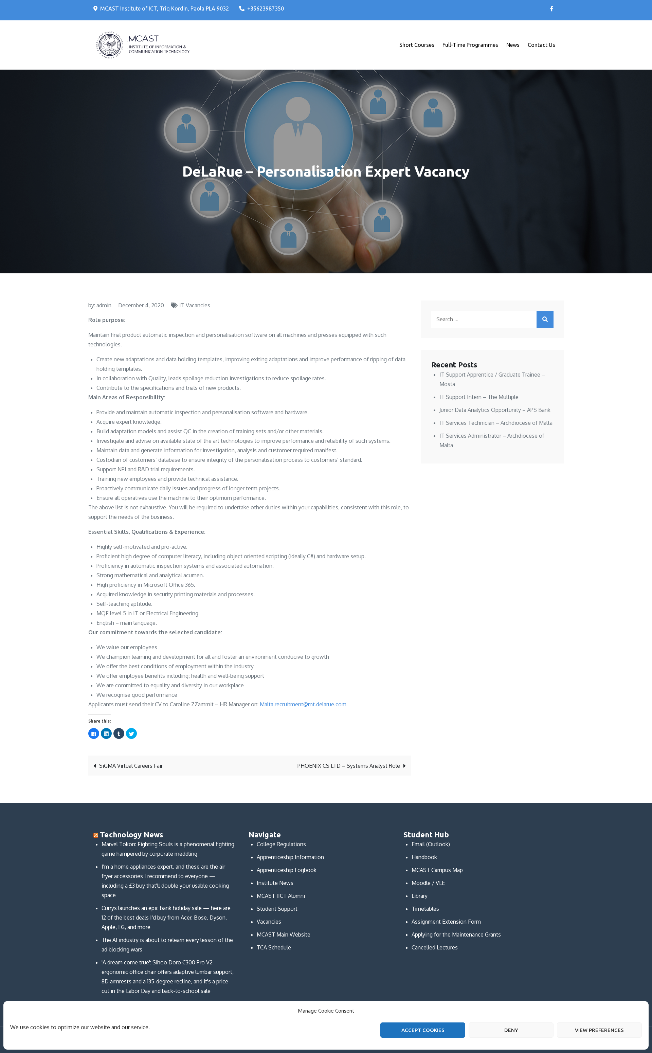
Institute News (275, 882)
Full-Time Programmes (470, 45)
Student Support (277, 908)
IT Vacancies (194, 305)
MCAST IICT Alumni (281, 895)
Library (420, 895)
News (513, 45)
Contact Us (541, 45)
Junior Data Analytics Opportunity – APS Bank (494, 409)
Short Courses (416, 45)
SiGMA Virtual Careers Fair (131, 765)
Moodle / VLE (428, 882)
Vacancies (269, 921)
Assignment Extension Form (446, 921)
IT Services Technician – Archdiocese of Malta (496, 422)
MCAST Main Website (283, 934)
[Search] (545, 319)
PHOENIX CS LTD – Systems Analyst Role (348, 765)
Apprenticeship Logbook (286, 870)
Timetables (425, 908)
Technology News (131, 834)
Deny (511, 1030)
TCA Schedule (274, 947)
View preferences (599, 1030)
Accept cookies (423, 1030)
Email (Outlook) (431, 844)
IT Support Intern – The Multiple (479, 397)
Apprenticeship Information (290, 857)
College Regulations (281, 844)
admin (103, 305)
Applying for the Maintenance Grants (456, 934)
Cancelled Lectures (435, 947)
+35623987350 (265, 8)
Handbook (424, 857)
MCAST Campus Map (437, 870)
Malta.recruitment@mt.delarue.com (304, 704)
